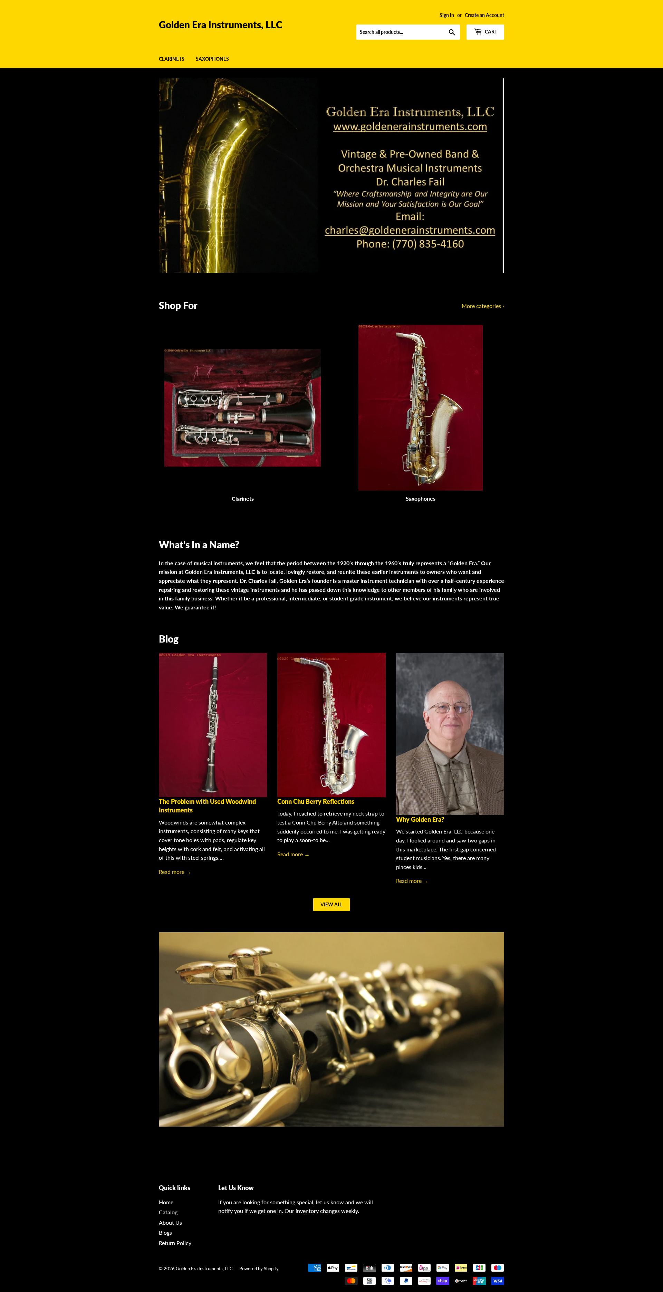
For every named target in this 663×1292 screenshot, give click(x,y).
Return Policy (175, 1243)
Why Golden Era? (420, 819)
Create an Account (484, 15)
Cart (490, 32)
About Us (170, 1222)
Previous (173, 175)
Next (489, 175)
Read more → (175, 871)
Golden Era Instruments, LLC (220, 24)
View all (331, 904)
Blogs (165, 1232)
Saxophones (212, 59)
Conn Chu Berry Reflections (315, 801)
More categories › (483, 305)
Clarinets (171, 59)
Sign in (447, 15)
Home (166, 1202)
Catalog (168, 1212)
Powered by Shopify (259, 1268)
